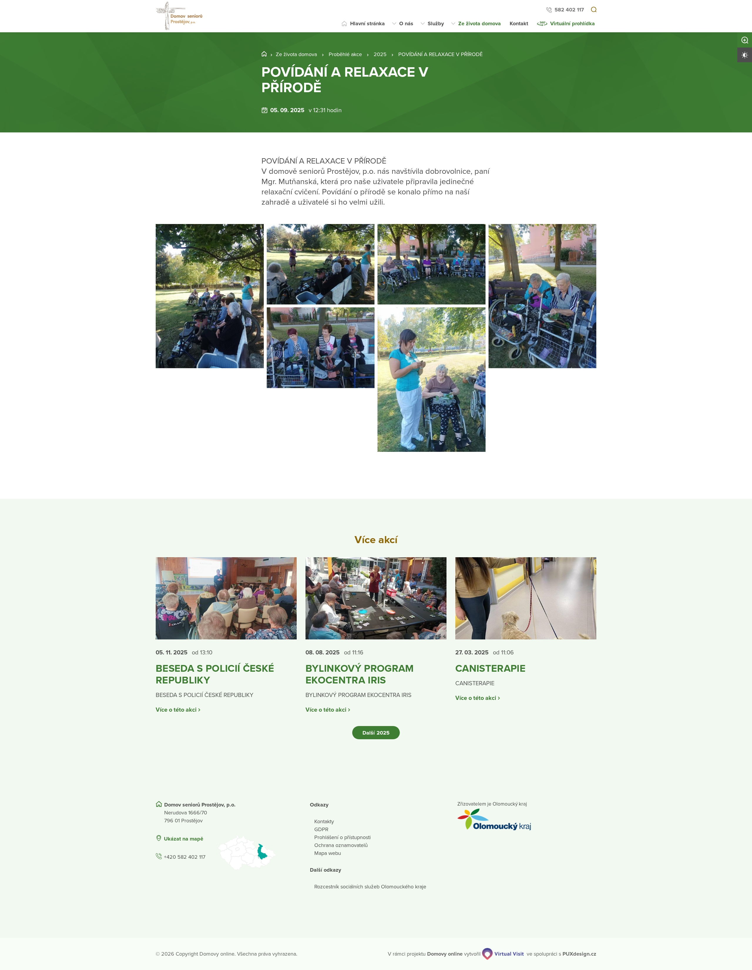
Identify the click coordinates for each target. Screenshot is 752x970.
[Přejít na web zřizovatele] (526, 819)
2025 (380, 54)
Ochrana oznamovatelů (341, 845)
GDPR (321, 829)
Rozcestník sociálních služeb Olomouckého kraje (370, 886)
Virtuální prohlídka (572, 23)
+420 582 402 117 (184, 857)
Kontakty (324, 821)
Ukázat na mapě (183, 839)
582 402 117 (569, 9)
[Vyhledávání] (593, 10)
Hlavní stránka (367, 23)
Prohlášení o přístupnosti (342, 837)
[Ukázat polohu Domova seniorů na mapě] (256, 852)
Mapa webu (327, 853)
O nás (406, 23)
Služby (436, 23)
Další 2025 (376, 733)
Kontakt (519, 23)
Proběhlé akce (345, 54)
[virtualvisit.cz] (503, 954)
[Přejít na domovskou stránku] (180, 16)
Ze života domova (479, 23)
